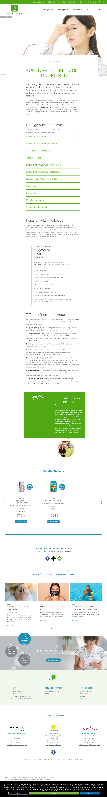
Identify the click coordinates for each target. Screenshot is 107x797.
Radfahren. (55, 330)
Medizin (9, 604)
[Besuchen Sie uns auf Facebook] (53, 752)
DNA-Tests (97, 10)
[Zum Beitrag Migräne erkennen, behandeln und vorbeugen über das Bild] (21, 592)
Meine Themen (77, 10)
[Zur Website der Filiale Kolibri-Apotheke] (53, 728)
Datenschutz (37, 759)
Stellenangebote (60, 759)
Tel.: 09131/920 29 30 (53, 740)
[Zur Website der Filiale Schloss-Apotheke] (90, 728)
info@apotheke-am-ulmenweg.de (17, 745)
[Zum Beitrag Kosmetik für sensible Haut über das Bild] (53, 592)
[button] (102, 501)
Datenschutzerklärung (70, 791)
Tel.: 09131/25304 (90, 740)
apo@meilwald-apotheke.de (22, 696)
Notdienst (83, 2)
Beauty (42, 604)
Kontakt (70, 759)
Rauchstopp (40, 344)
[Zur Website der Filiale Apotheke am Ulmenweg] (17, 728)
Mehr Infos (90, 793)
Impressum (27, 759)
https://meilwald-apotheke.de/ (23, 698)
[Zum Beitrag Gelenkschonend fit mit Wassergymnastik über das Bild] (86, 592)
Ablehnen (18, 793)
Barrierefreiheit (48, 759)
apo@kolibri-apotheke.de (53, 745)
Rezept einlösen (92, 2)
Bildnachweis (79, 759)
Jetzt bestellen (21, 521)
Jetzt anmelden (53, 660)
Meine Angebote (62, 10)
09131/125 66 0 (72, 2)
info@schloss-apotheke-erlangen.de (89, 745)
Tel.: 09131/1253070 (17, 740)
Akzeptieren (54, 793)
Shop (87, 10)
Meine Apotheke (47, 10)
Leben (49, 61)
